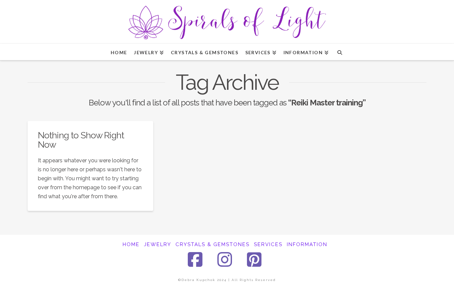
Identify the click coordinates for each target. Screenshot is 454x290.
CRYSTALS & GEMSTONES (212, 244)
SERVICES (268, 244)
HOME (131, 244)
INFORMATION (307, 244)
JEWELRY (157, 244)
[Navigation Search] (339, 52)
